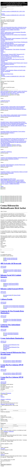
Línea (2, 138)
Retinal (2, 50)
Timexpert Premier (4, 54)
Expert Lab (3, 56)
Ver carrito (3, 448)
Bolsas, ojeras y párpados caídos (17, 45)
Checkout (3, 454)
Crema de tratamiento (16, 32)
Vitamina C (3, 51)
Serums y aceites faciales (6, 32)
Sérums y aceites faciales (6, 38)
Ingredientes (3, 131)
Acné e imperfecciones (20, 44)
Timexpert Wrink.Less (17, 56)
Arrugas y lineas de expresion (7, 42)
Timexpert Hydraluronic (6, 59)
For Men (13, 59)
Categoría (3, 106)
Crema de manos (4, 158)
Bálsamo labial (4, 33)
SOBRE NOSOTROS (14, 29)
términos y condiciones (9, 431)
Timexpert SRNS (12, 54)
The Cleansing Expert (21, 141)
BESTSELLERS (13, 27)
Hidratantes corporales (9, 66)
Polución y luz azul (5, 46)
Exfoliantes (3, 34)
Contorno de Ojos (9, 34)
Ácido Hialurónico (8, 49)
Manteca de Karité (18, 70)
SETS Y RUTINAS (5, 27)
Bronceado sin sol (11, 44)
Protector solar (4, 44)
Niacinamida (22, 49)
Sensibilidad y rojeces (5, 45)
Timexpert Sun (9, 56)
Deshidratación (24, 42)
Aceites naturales (4, 173)
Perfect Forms (10, 73)
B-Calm (10, 58)
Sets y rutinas (3, 114)
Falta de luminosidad (5, 43)
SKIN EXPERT (15, 28)
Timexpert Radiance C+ (6, 55)
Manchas (12, 43)
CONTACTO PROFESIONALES (8, 181)
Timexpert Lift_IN (20, 54)
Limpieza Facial (17, 34)
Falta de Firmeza (17, 42)
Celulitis (2, 66)
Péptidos (2, 49)
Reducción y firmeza (5, 166)
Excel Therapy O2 (15, 55)
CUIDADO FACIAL (22, 27)
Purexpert (17, 59)
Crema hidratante (4, 62)
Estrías (5, 67)
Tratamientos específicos (9, 64)
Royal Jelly (22, 59)
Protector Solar (10, 33)
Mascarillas (23, 32)
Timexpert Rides (4, 60)
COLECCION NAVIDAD (7, 116)
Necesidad (3, 122)
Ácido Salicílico (16, 49)
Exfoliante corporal (12, 62)
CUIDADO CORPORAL (6, 28)
